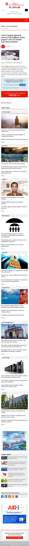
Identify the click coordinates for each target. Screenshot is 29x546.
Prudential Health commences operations (14, 139)
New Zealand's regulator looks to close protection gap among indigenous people (13, 306)
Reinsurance (6, 216)
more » (3, 142)
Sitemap (20, 13)
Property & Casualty (17, 62)
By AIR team (7, 46)
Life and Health (12, 26)
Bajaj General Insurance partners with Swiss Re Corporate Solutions (13, 341)
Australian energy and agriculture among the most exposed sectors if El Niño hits (14, 345)
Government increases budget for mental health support (13, 135)
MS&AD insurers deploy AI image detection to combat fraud (12, 385)
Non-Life (5, 146)
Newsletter (15, 13)
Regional (5, 252)
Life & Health (8, 62)
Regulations (6, 287)
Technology (5, 357)
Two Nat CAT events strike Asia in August (13, 163)
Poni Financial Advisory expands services (12, 315)
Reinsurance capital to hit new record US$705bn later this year (13, 240)
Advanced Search (14, 12)
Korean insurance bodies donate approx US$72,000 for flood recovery (14, 167)
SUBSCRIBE (13, 95)
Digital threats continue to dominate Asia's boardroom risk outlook (13, 416)
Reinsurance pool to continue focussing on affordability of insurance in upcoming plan (12, 235)
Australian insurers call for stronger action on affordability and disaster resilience (14, 350)
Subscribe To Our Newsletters (14, 537)
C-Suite (4, 393)
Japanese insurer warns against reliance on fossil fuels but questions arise (14, 376)
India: (3, 35)
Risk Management (7, 322)
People (4, 179)
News (3, 26)
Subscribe (9, 13)
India (3, 62)
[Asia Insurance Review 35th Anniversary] (14, 4)
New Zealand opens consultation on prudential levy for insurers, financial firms (14, 280)
